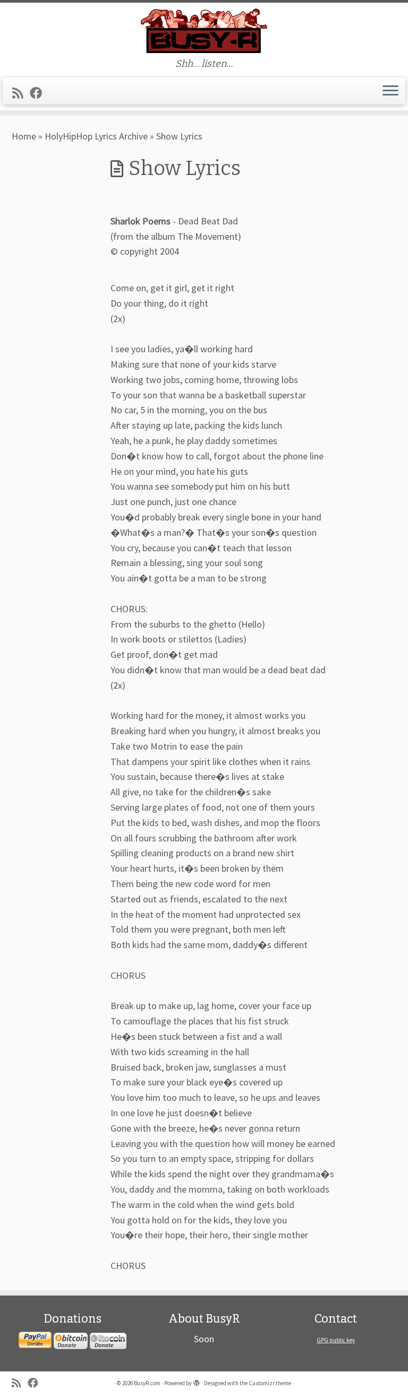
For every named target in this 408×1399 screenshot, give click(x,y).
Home (24, 136)
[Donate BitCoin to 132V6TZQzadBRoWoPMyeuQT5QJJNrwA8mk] (71, 1340)
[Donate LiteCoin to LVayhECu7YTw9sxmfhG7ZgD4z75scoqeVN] (108, 1340)
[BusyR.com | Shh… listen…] (204, 30)
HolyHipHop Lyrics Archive (96, 136)
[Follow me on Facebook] (39, 93)
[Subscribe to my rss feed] (21, 93)
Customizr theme (270, 1383)
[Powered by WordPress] (196, 1381)
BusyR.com (147, 1383)
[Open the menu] (390, 91)
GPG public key (336, 1340)
